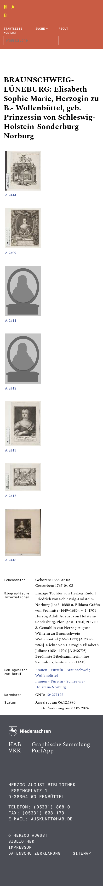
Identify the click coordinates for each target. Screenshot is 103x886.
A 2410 (10, 560)
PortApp (42, 750)
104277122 (54, 695)
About (63, 28)
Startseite (13, 28)
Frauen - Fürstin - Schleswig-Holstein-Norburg (60, 684)
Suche (40, 28)
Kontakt (10, 32)
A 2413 (10, 450)
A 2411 (10, 320)
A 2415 (10, 496)
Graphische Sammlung (61, 744)
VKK (14, 750)
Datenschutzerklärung (34, 853)
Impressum (20, 847)
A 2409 (10, 253)
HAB (14, 744)
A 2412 (10, 388)
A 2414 (10, 195)
